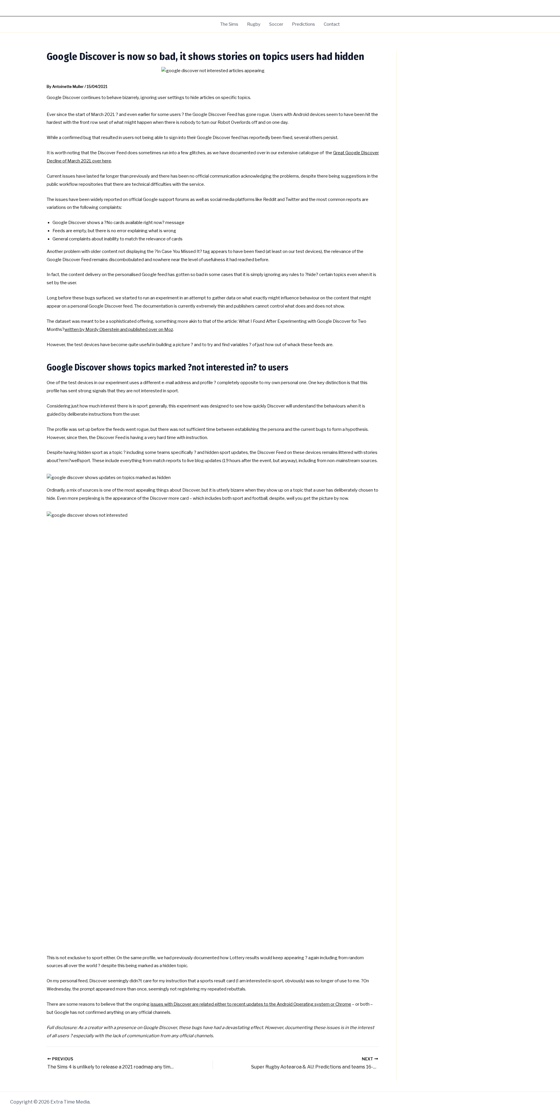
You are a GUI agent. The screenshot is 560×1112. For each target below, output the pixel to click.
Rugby (253, 24)
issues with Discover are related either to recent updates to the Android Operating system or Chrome (250, 1004)
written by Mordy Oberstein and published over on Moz (118, 329)
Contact (332, 24)
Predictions (303, 24)
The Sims (229, 24)
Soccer (276, 24)
